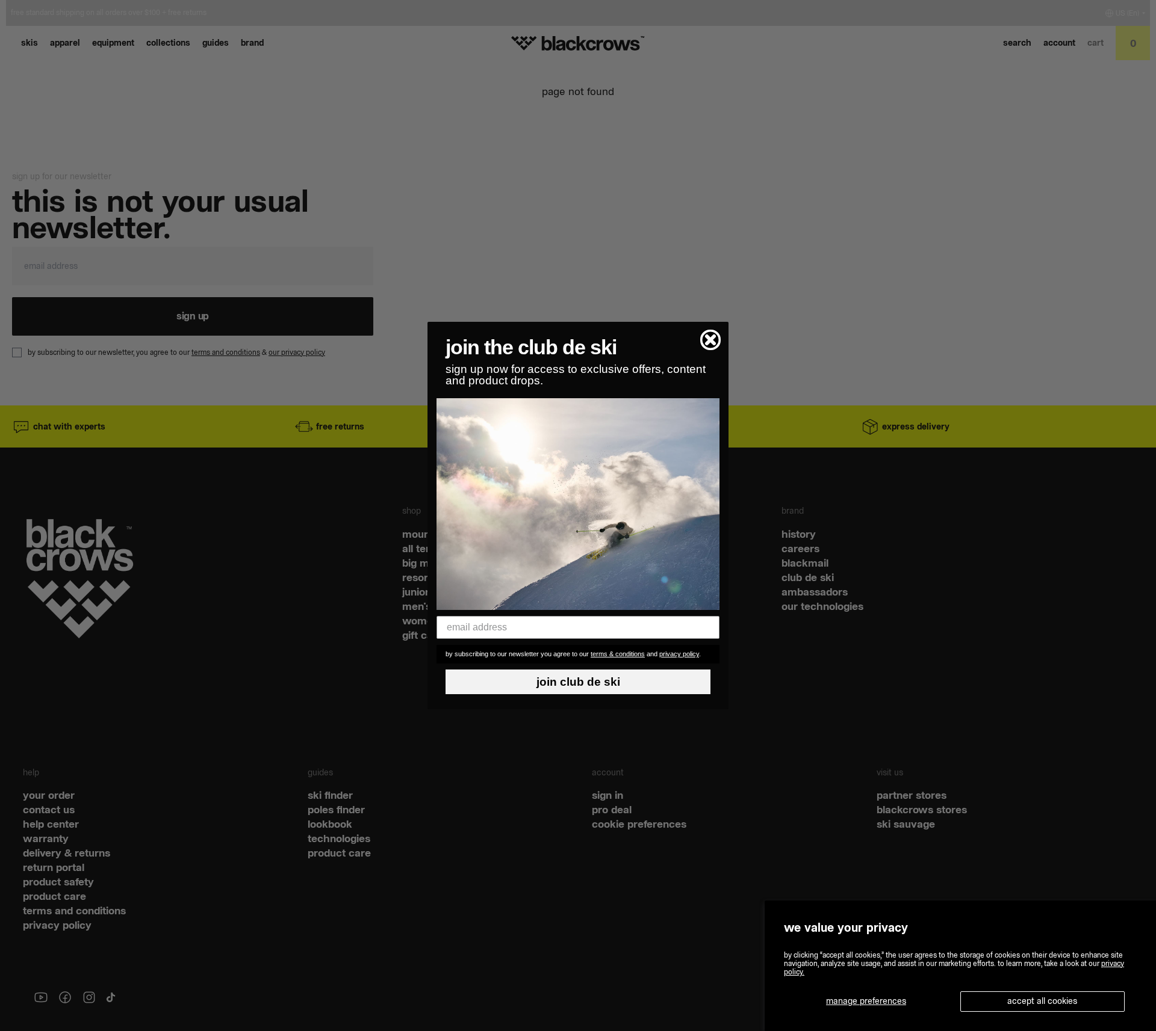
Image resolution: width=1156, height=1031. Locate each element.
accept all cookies (1042, 1001)
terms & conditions (618, 653)
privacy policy (679, 653)
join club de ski (578, 682)
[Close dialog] (710, 340)
